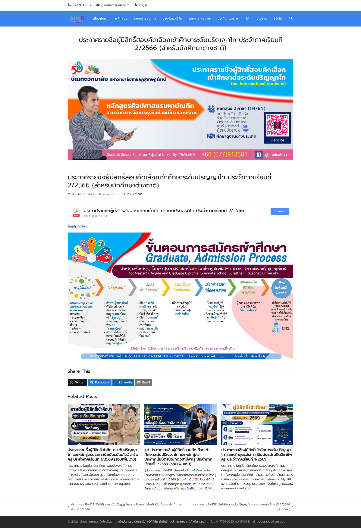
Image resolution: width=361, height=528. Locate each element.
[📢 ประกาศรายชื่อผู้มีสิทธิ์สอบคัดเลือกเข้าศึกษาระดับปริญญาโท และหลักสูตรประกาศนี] (180, 424)
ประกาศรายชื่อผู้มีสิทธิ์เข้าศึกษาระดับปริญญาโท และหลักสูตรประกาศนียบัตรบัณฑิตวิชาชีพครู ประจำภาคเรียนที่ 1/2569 (256, 454)
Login (143, 5)
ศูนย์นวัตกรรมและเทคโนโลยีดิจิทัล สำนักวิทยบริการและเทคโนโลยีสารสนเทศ (162, 521)
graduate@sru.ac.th (115, 5)
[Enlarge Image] (180, 109)
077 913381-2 (82, 5)
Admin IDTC (110, 194)
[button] (291, 19)
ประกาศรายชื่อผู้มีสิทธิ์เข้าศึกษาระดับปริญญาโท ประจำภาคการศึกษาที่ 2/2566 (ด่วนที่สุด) (240, 507)
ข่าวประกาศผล (135, 194)
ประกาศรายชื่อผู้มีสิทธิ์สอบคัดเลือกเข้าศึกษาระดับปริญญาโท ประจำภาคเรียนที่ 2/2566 (164, 210)
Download (280, 211)
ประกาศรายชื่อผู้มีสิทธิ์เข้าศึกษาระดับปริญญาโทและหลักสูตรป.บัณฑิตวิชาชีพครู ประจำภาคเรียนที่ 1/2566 (125, 507)
